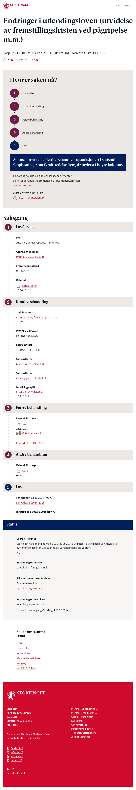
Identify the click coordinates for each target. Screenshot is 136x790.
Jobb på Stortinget (80, 736)
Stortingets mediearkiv (82, 712)
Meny (128, 5)
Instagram (16, 756)
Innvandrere (24, 653)
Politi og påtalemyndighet (26, 665)
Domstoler (23, 648)
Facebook (15, 748)
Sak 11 (26, 471)
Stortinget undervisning (83, 708)
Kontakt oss (12, 724)
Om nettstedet (79, 724)
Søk (118, 5)
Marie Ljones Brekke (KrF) (30, 364)
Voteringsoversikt (32, 433)
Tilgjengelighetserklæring (83, 732)
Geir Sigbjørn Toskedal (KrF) (31, 378)
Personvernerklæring (82, 728)
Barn (19, 643)
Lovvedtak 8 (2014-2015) (30, 443)
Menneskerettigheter (29, 658)
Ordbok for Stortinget (82, 716)
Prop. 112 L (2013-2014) (30, 257)
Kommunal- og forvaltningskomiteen (37, 317)
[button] (118, 5)
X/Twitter (15, 752)
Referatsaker (29, 285)
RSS (12, 769)
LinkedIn (15, 760)
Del (19, 553)
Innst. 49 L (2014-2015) (29, 392)
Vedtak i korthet (22, 185)
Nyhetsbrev (77, 720)
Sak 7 (25, 424)
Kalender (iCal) (18, 773)
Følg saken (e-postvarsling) (23, 59)
